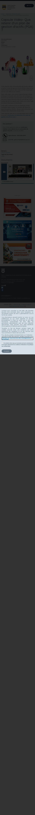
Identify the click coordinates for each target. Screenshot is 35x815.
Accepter (6, 351)
